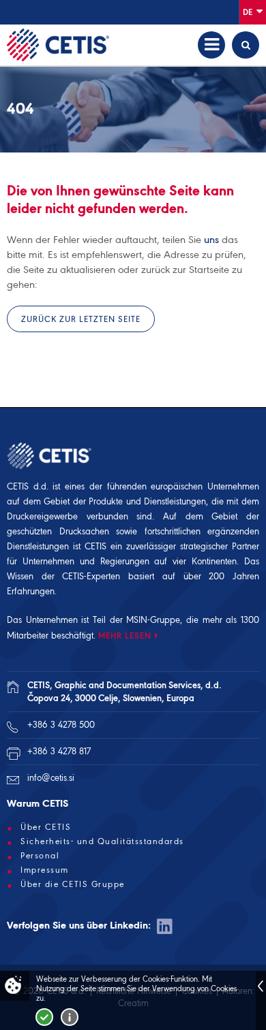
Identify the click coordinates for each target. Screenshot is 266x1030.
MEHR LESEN (124, 635)
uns (211, 240)
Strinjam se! (44, 1017)
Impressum (44, 870)
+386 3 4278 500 (61, 725)
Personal (39, 855)
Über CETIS (45, 827)
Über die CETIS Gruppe (72, 884)
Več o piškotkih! (69, 1017)
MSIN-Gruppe (153, 620)
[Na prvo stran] (58, 45)
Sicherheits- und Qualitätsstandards (102, 841)
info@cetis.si (50, 778)
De (248, 12)
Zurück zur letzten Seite (81, 319)
